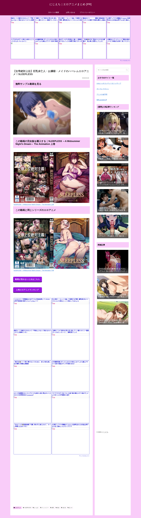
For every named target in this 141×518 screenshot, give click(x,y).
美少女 (64, 507)
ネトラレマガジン (103, 89)
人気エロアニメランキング (27, 290)
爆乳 (53, 507)
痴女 (58, 507)
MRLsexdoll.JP (102, 100)
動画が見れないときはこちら (27, 279)
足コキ (70, 507)
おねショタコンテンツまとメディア (109, 83)
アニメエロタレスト (125, 60)
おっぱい (36, 507)
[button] (127, 70)
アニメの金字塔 (102, 94)
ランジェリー (45, 507)
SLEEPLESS (27, 507)
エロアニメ (18, 507)
